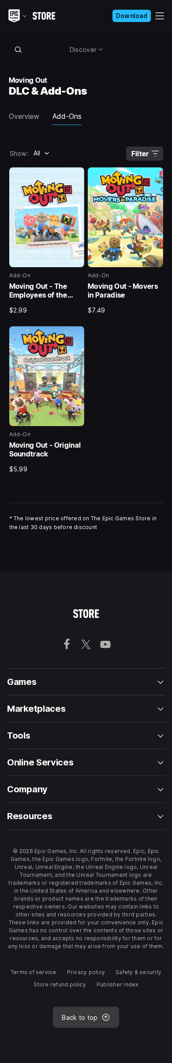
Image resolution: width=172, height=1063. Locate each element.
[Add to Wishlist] (74, 177)
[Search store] (18, 49)
